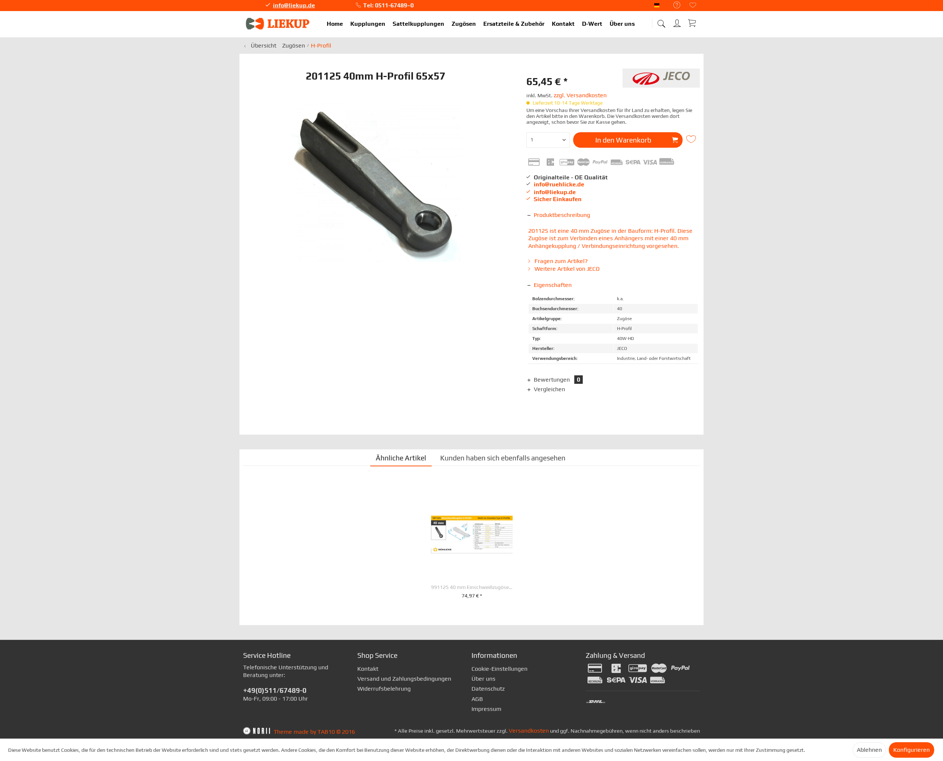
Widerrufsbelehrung (384, 688)
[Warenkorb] (692, 22)
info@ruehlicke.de (559, 184)
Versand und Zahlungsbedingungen (404, 678)
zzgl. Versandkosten (580, 95)
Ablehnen (869, 749)
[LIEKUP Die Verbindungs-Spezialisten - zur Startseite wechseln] (278, 24)
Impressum (486, 708)
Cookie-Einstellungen (499, 668)
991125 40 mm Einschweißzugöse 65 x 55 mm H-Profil (472, 587)
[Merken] (692, 139)
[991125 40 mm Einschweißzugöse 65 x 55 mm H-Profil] (472, 535)
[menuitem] (673, 5)
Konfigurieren (911, 749)
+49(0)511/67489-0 (274, 690)
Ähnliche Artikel (401, 458)
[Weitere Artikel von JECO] (661, 81)
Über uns (483, 678)
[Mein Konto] (677, 22)
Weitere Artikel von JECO (566, 268)
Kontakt (367, 668)
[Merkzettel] (693, 5)
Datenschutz (488, 688)
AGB (477, 698)
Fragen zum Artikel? (560, 260)
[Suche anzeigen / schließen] (661, 21)
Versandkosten (529, 730)
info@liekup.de (294, 5)
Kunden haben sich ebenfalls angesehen (502, 458)
